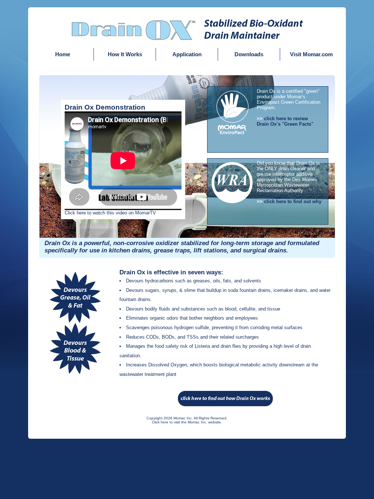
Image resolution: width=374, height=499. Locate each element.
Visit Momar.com (311, 54)
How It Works (125, 54)
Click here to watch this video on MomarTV (110, 213)
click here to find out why (292, 201)
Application (187, 54)
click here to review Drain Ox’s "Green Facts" (285, 121)
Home (62, 54)
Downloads (248, 54)
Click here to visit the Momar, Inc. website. (187, 422)
